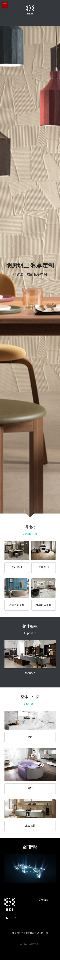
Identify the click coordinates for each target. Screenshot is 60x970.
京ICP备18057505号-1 (30, 735)
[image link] (16, 340)
